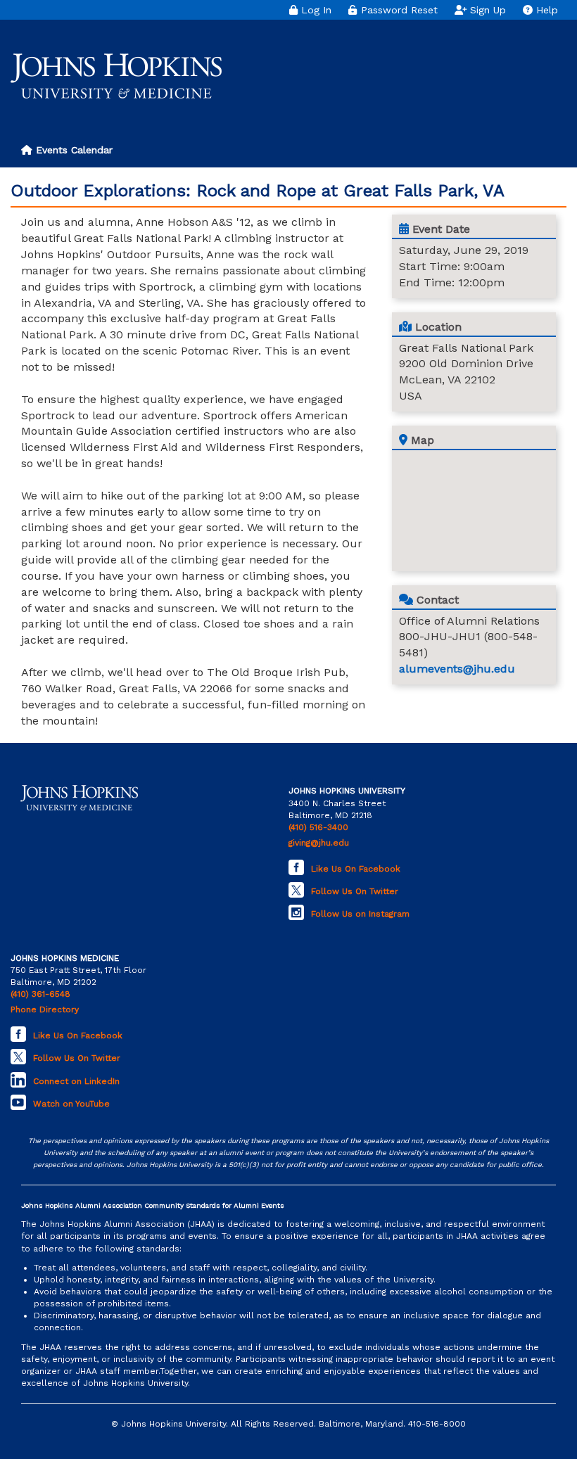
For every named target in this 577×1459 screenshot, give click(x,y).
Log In (314, 9)
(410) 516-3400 (318, 827)
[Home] (116, 75)
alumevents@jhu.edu (457, 668)
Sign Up (486, 9)
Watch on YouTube (71, 1104)
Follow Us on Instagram (360, 914)
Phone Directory (45, 1009)
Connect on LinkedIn (76, 1081)
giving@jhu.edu (318, 843)
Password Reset (397, 9)
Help (545, 9)
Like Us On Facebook (355, 869)
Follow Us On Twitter (354, 891)
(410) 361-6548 (40, 994)
